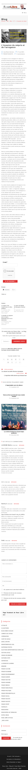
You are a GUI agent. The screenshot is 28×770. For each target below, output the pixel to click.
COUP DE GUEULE (6, 639)
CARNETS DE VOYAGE (7, 633)
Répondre (21, 445)
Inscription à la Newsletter (13, 759)
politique (3, 350)
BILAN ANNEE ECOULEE (7, 630)
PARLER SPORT (5, 704)
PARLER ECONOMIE (6, 671)
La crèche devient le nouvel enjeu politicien (14, 432)
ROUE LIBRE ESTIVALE (7, 717)
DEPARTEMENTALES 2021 (7, 644)
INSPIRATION (4, 660)
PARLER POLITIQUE (6, 690)
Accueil (9, 756)
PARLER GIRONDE (5, 682)
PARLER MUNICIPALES (7, 687)
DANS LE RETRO (5, 641)
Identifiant (3, 730)
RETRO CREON (5, 715)
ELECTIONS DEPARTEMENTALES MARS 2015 (12, 649)
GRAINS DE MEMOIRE (6, 655)
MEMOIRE (3, 666)
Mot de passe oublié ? (16, 739)
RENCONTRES (4, 709)
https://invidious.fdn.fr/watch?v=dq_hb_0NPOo (13, 514)
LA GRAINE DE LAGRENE (7, 663)
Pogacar (19, 348)
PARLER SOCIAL (5, 696)
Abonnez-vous (19, 341)
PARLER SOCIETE (8, 54)
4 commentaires (21, 54)
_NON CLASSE (5, 720)
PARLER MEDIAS (5, 685)
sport (17, 350)
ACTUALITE (4, 625)
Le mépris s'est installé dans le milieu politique (6, 307)
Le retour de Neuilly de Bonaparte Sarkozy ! (19, 307)
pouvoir (9, 350)
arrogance (10, 348)
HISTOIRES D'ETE (5, 658)
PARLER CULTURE (5, 668)
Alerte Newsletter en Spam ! (14, 762)
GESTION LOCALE (5, 652)
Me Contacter (16, 756)
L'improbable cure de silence (14, 385)
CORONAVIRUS (5, 636)
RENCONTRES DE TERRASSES (9, 712)
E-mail (5, 262)
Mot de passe (4, 734)
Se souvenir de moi (17, 737)
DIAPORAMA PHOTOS (6, 647)
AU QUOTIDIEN (5, 628)
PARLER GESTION (5, 679)
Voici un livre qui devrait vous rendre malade (14, 395)
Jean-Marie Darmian (8, 52)
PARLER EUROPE (5, 677)
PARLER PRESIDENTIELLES (8, 693)
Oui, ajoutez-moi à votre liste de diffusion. (14, 589)
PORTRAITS (4, 707)
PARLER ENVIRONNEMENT (8, 674)
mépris (15, 348)
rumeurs (13, 350)
